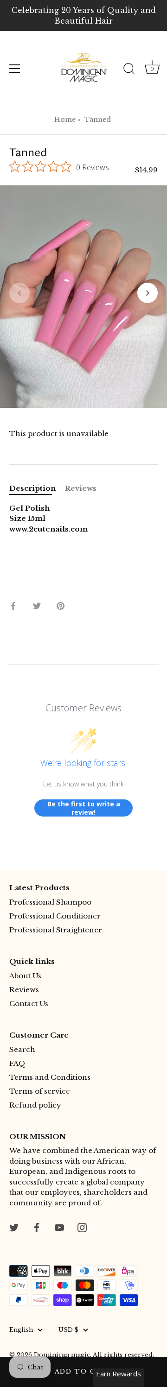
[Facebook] (36, 1226)
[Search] (129, 70)
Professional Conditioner (55, 916)
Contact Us (28, 1003)
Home (65, 119)
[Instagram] (82, 1226)
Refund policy (35, 1105)
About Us (25, 975)
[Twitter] (14, 1226)
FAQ (17, 1063)
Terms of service (39, 1091)
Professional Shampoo (50, 902)
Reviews (24, 989)
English (21, 1329)
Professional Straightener (55, 929)
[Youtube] (59, 1226)
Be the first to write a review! (83, 808)
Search (22, 1049)
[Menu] (15, 68)
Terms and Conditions (49, 1077)
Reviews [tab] (80, 488)
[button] (19, 293)
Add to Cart (84, 1371)
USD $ (68, 1329)
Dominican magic (62, 1354)
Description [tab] (32, 488)
